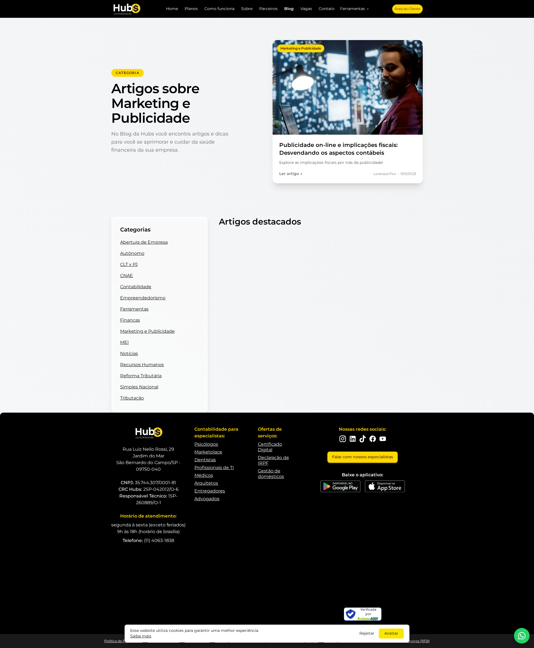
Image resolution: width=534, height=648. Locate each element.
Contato (327, 8)
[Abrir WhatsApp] (522, 636)
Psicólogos (206, 444)
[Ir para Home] (126, 9)
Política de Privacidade (123, 641)
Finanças (130, 320)
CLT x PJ (129, 264)
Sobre (247, 8)
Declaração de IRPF (273, 460)
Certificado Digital (270, 447)
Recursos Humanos (142, 364)
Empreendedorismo (142, 297)
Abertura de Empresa (144, 242)
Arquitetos (206, 483)
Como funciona (219, 8)
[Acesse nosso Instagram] (343, 439)
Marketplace (208, 452)
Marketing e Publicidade (147, 331)
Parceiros (268, 8)
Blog (289, 8)
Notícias (129, 353)
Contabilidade (135, 286)
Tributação (132, 398)
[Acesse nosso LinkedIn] (353, 439)
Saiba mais (140, 636)
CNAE (126, 275)
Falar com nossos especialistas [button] (362, 456)
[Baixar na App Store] (385, 486)
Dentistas (205, 459)
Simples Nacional (139, 387)
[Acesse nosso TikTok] (363, 439)
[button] (355, 9)
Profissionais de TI (214, 467)
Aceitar (391, 633)
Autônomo (132, 253)
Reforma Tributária (141, 375)
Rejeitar (366, 633)
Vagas (306, 8)
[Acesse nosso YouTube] (383, 439)
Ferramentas (134, 309)
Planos (191, 8)
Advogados (206, 498)
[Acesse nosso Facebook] (373, 439)
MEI (124, 342)
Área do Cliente (407, 9)
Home (172, 8)
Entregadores (209, 491)
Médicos (203, 475)
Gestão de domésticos (271, 473)
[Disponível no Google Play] (340, 486)
